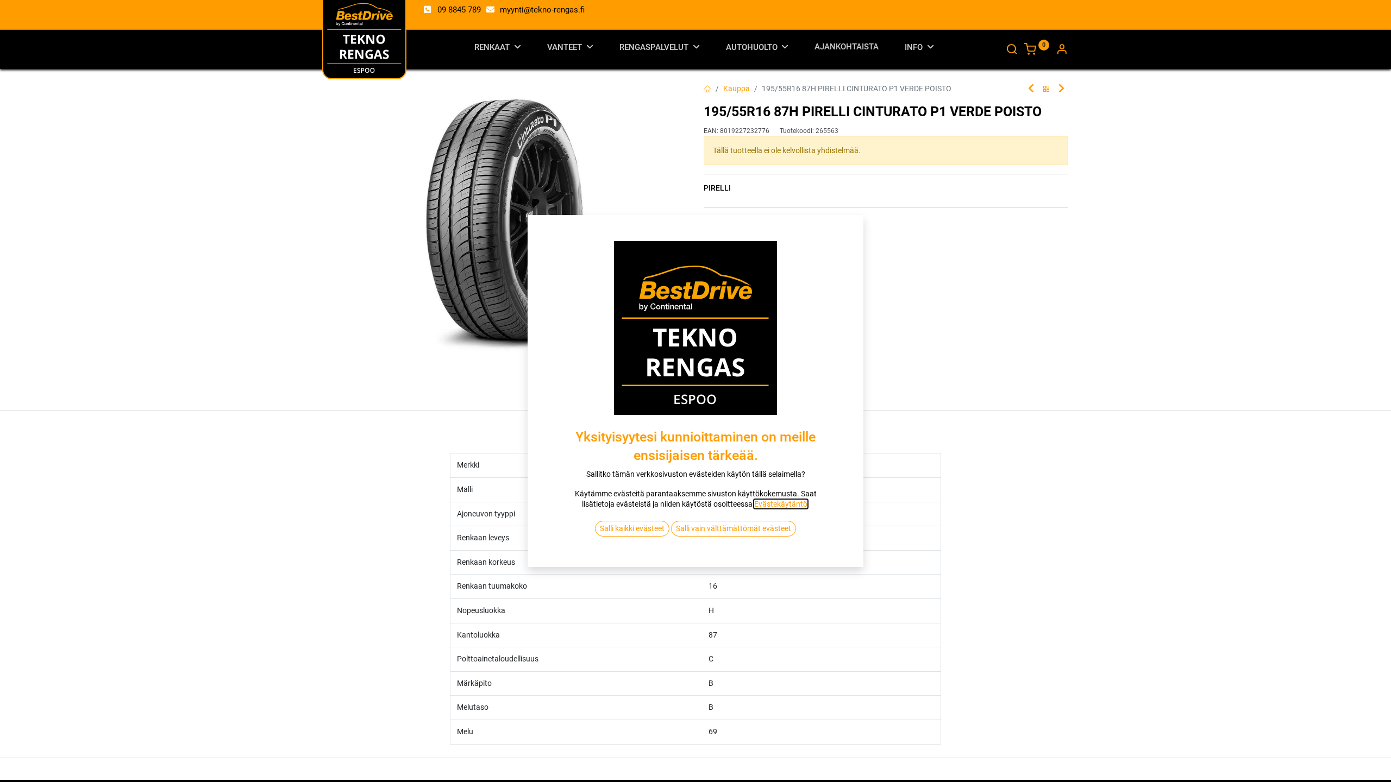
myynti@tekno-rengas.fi (542, 10)
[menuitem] (846, 49)
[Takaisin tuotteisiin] (1046, 89)
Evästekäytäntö (780, 504)
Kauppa (736, 88)
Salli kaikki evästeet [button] (632, 528)
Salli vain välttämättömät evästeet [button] (733, 528)
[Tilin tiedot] (1062, 50)
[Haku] (1012, 50)
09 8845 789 (459, 10)
